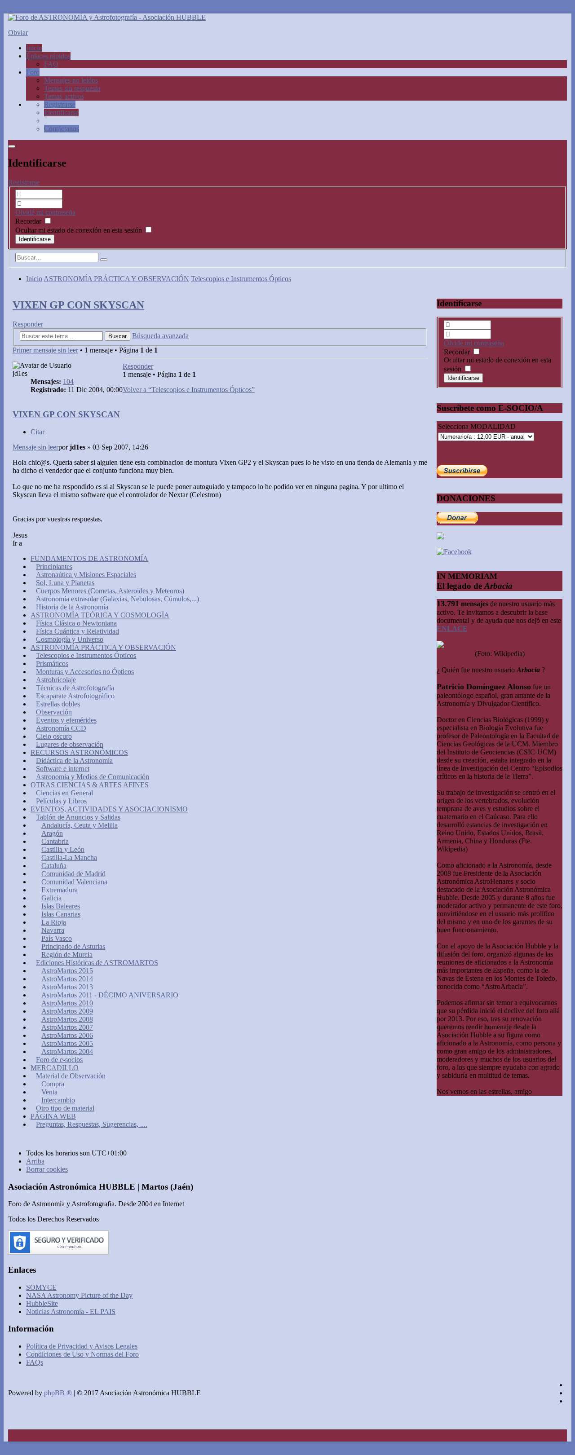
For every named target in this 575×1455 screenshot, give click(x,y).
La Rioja (53, 922)
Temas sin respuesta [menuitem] (72, 88)
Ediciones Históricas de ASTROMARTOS (97, 962)
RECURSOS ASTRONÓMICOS (79, 752)
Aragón (52, 833)
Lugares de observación (69, 744)
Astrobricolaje (56, 679)
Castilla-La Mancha (69, 857)
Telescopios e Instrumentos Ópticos (241, 278)
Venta (49, 1092)
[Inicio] (107, 17)
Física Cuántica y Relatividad (77, 631)
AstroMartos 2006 (67, 1035)
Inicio (34, 278)
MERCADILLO (55, 1067)
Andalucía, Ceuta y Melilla (79, 825)
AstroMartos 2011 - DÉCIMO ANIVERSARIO (109, 995)
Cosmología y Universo (69, 639)
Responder (28, 324)
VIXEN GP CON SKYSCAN (78, 305)
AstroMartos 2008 (67, 1019)
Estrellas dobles (58, 704)
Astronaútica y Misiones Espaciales (86, 574)
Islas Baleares (60, 906)
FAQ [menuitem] (51, 64)
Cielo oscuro (54, 736)
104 (68, 381)
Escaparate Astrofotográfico (75, 696)
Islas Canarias (60, 914)
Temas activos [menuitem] (64, 96)
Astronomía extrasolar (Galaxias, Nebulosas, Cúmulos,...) (117, 599)
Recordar (29, 221)
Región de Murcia (67, 954)
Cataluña (53, 865)
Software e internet (62, 768)
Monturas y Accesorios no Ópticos (85, 671)
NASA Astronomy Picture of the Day (79, 1295)
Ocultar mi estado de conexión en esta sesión (79, 230)
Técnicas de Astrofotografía (75, 688)
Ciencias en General (64, 793)
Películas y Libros (61, 801)
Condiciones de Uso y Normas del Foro (82, 1354)
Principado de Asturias (73, 946)
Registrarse (24, 182)
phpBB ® (58, 1393)
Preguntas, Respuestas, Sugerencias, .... (91, 1124)
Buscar (117, 336)
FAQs (34, 1362)
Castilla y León (62, 849)
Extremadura (59, 890)
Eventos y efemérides (66, 720)
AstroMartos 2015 (67, 970)
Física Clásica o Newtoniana (76, 623)
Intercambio (58, 1100)
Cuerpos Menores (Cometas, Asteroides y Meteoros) (110, 591)
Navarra (52, 930)
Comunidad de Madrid (73, 873)
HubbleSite (42, 1303)
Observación (54, 712)
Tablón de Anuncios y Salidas (78, 817)
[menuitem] (59, 104)
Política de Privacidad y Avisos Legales (81, 1346)
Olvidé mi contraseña (45, 212)
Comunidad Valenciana (74, 882)
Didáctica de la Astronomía (74, 760)
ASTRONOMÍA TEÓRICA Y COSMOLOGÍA (100, 615)
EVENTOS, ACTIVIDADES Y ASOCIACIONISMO (109, 809)
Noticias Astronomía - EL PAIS (70, 1311)
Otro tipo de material (65, 1108)
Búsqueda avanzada (160, 336)
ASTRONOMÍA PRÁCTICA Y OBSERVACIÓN (116, 278)
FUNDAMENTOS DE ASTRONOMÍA (89, 558)
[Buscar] (103, 259)
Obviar (18, 32)
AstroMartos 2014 (67, 979)
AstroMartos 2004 (67, 1051)
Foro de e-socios (59, 1059)
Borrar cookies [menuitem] (47, 1169)
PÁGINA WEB (53, 1116)
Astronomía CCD (61, 728)
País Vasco (56, 938)
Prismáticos (52, 663)
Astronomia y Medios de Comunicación (92, 776)
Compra (52, 1084)
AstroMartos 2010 (67, 1003)
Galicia (51, 898)
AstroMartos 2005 (67, 1043)
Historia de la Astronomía (72, 607)
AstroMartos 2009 (67, 1011)
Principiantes (54, 566)
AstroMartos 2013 (67, 987)
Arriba (35, 1161)
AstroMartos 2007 (67, 1027)
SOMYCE (41, 1287)
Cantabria (55, 841)
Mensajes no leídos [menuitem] (71, 80)
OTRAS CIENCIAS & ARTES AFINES (90, 785)
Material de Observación (71, 1076)
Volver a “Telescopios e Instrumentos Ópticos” (189, 389)
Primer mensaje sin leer (45, 350)
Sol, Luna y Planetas (65, 582)
